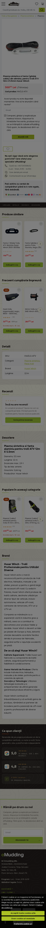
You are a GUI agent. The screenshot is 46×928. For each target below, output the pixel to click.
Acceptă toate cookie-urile (23, 913)
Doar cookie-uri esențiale (23, 918)
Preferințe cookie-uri (23, 924)
